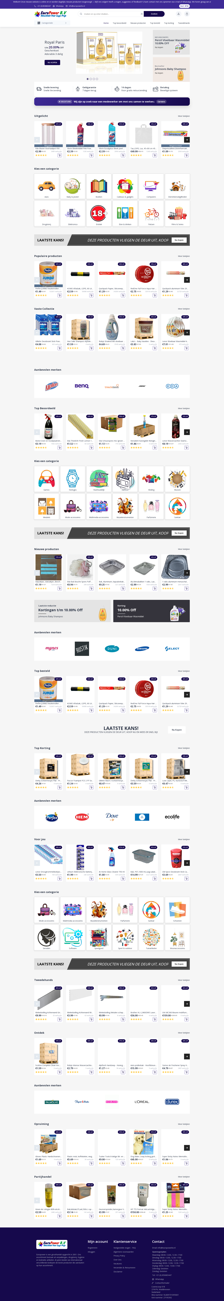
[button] (142, 14)
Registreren (92, 1248)
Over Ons (117, 1259)
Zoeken (154, 14)
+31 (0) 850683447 (164, 1275)
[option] (92, 52)
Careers (161, 101)
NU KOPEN (52, 62)
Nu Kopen (179, 240)
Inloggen (91, 1252)
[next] (187, 140)
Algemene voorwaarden (124, 1252)
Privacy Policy (119, 1255)
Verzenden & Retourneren (124, 1267)
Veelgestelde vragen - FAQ (125, 1248)
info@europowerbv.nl (167, 1248)
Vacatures (118, 1263)
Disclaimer (118, 1271)
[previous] (37, 140)
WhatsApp (159, 1279)
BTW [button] (184, 6)
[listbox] (92, 52)
